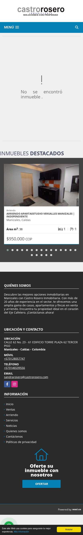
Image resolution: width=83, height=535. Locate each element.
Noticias (11, 426)
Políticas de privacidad (21, 442)
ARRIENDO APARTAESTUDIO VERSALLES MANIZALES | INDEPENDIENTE (40, 215)
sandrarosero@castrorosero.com (26, 377)
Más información (21, 531)
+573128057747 (14, 358)
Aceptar (69, 529)
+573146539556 (14, 368)
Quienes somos (16, 431)
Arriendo (12, 415)
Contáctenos (14, 436)
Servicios (12, 420)
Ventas (10, 409)
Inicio (9, 404)
